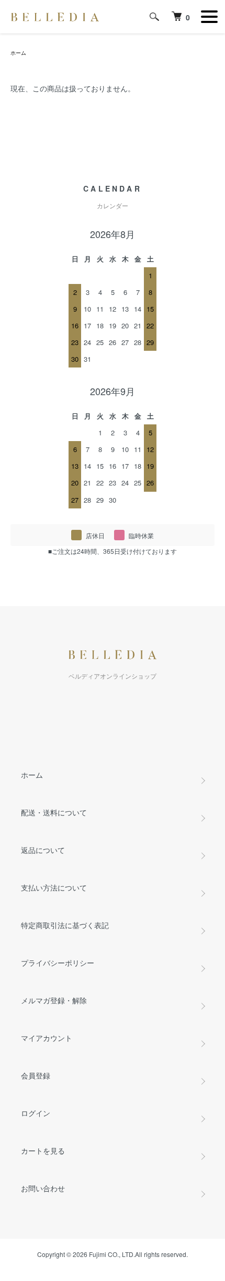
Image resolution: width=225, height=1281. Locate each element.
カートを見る (43, 1150)
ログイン (35, 1113)
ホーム (18, 52)
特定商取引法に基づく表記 (65, 925)
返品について (43, 850)
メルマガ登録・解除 (54, 1000)
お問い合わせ (43, 1188)
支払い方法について (54, 887)
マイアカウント (46, 1038)
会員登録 (35, 1075)
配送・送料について (54, 812)
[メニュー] (209, 16)
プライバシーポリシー (57, 962)
